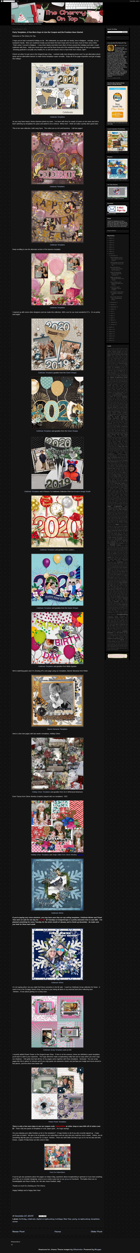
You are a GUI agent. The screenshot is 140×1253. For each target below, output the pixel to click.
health (126, 550)
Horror (112, 400)
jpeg (121, 563)
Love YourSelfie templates (119, 415)
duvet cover (121, 514)
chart (117, 490)
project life (125, 604)
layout (117, 567)
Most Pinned (114, 425)
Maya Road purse (123, 422)
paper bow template (123, 585)
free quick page (115, 540)
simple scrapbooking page (112, 621)
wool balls (122, 648)
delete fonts (125, 502)
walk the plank (110, 645)
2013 (110, 338)
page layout (110, 584)
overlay (113, 582)
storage (117, 625)
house (117, 554)
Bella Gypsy (125, 362)
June (112, 313)
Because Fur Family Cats (116, 362)
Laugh (112, 408)
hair (108, 550)
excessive (116, 518)
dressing (113, 514)
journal (112, 563)
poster (108, 599)
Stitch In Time (120, 450)
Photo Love (117, 435)
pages (121, 584)
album (112, 473)
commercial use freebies (117, 495)
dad (108, 500)
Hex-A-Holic (122, 399)
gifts (111, 549)
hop (112, 554)
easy (108, 516)
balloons (109, 479)
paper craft (110, 586)
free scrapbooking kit (112, 541)
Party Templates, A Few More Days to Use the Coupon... (116, 259)
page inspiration (123, 582)
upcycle (109, 644)
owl (116, 582)
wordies (109, 649)
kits (117, 566)
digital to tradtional (111, 510)
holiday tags (109, 553)
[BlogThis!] (41, 1216)
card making (124, 486)
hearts (118, 552)
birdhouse (121, 480)
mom (111, 575)
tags (108, 628)
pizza (117, 594)
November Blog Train (114, 427)
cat (119, 487)
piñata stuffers (125, 594)
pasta (117, 590)
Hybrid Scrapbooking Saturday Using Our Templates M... (116, 274)
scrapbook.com (114, 614)
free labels (123, 533)
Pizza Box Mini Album (112, 438)
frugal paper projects (114, 546)
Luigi (127, 415)
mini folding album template (116, 573)
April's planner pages (112, 359)
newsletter (116, 578)
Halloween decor (111, 397)
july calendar (125, 563)
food (126, 522)
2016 (110, 331)
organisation (125, 581)
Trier (123, 462)
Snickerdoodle (119, 448)
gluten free (117, 549)
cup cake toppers (119, 499)
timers (111, 635)
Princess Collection (111, 441)
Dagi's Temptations (112, 373)
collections (125, 494)
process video (115, 604)
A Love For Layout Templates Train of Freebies (115, 288)
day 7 (113, 500)
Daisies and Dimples (121, 373)
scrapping (121, 617)
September (114, 306)
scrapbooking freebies (112, 617)
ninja (127, 578)
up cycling (125, 642)
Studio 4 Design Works (116, 452)
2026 (110, 238)
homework (109, 554)
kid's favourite (120, 564)
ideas (113, 560)
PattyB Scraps (113, 433)
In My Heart (122, 400)
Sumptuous (119, 453)
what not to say (118, 646)
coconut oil (116, 494)
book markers (110, 483)
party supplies (113, 590)
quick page (125, 605)
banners (113, 479)
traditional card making (112, 637)
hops (115, 554)
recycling (109, 608)
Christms (126, 368)
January (113, 324)
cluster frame (121, 492)
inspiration (120, 562)
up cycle (126, 641)
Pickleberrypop (119, 437)
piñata (120, 594)
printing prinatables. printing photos (120, 603)
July (112, 311)
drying (116, 514)
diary (124, 503)
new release (125, 577)
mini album (122, 571)
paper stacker (110, 589)
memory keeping (124, 570)
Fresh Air (118, 390)
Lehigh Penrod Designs (120, 408)
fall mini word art (124, 518)
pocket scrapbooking (123, 597)
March (112, 320)
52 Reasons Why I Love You (120, 350)
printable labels (119, 600)
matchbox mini (110, 570)
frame (108, 524)
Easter (123, 381)
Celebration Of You (119, 366)
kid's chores (114, 564)
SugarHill (126, 452)
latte (111, 567)
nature (119, 577)
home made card (124, 553)
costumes (113, 496)
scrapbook (121, 612)
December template (119, 374)
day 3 (110, 500)
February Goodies (119, 386)
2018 (110, 327)
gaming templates (116, 548)
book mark (120, 481)
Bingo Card (109, 363)
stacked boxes (123, 622)
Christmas (117, 367)
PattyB (108, 433)
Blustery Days (115, 363)
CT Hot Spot (121, 364)
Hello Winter (117, 399)
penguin (120, 590)
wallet (111, 646)
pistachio (114, 594)
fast (108, 520)
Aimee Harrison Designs (113, 354)
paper (111, 585)
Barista (108, 360)
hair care (111, 550)
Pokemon (120, 438)
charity (114, 490)
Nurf (119, 427)
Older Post (96, 1231)
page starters (116, 584)
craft (111, 498)
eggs (126, 516)
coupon (117, 496)
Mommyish (109, 425)
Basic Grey (112, 360)
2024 (110, 242)
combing (109, 495)
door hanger (114, 513)
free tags (125, 541)
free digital (123, 529)
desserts (112, 503)
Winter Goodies (121, 469)
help (121, 552)
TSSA (126, 453)
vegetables (113, 644)
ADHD (108, 352)
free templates (119, 543)
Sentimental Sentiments (112, 442)
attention (112, 476)
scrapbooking (84, 1219)
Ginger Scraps (120, 392)
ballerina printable (124, 477)
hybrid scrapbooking (123, 559)
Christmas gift (121, 368)
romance (109, 609)
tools (120, 635)
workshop (113, 649)
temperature (119, 631)
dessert (108, 503)
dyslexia (126, 514)
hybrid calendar (115, 557)
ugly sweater (118, 641)
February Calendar (111, 386)
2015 (110, 333)
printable (125, 599)
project (120, 604)
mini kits (124, 573)
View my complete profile (113, 78)
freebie (112, 545)
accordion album (121, 471)
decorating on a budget (117, 502)
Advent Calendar (117, 352)
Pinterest (126, 437)
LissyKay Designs (116, 411)
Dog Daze (124, 378)
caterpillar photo (113, 488)
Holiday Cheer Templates (41, 792)
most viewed (121, 575)
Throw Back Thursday (118, 460)
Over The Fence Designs (118, 430)
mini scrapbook (117, 574)
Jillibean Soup (122, 403)
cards (117, 487)
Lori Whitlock (125, 411)
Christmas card (114, 368)
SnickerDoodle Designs (112, 448)
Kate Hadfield (125, 404)
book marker (125, 481)
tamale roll (115, 628)
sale (113, 609)
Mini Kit (115, 423)
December (113, 255)
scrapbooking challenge (112, 616)
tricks (118, 639)
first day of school (115, 522)
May (112, 315)
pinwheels (123, 593)
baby (127, 476)
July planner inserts (111, 404)
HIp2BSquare (118, 396)
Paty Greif (120, 433)
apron (108, 476)
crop (122, 498)
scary (126, 609)
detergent (116, 503)
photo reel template (119, 592)
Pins (123, 437)
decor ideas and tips (123, 500)
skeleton (120, 621)
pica (113, 593)
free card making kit (123, 527)
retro (127, 608)
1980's (121, 348)
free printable (118, 534)
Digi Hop (115, 375)
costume (109, 496)
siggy (108, 620)
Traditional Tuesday (118, 462)
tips (113, 635)
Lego (115, 408)
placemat (115, 596)
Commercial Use (121, 370)
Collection (115, 370)
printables (116, 601)
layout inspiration (124, 567)
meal (115, 570)
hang (122, 550)
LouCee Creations (122, 412)
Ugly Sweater (120, 464)
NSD (114, 426)
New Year (67, 1219)
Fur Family (123, 390)
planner (119, 596)
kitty (119, 566)
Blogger (98, 1249)
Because (109, 362)
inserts (115, 562)
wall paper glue (116, 645)
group (67, 1179)
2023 (110, 244)
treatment (109, 639)
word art (126, 648)
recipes (122, 607)
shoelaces (123, 618)
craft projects (115, 498)
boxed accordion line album (113, 484)
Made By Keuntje (113, 416)
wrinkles (116, 649)
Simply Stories (115, 446)
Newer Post (18, 1231)
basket (121, 479)
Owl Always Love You (119, 431)
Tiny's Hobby (121, 461)
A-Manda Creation (116, 351)
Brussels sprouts (114, 364)
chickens (109, 491)
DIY (118, 371)
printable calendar (111, 600)
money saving (115, 575)
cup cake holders (111, 499)
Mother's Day (120, 425)
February (113, 322)
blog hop (109, 481)
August (112, 309)
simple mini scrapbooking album (121, 620)
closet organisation (111, 492)
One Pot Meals (122, 429)
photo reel (112, 592)
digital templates (123, 509)
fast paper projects (113, 520)
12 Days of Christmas (115, 348)
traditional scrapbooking (113, 638)
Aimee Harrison (124, 352)
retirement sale (119, 608)
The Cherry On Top (121, 45)
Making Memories (116, 419)
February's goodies (111, 389)
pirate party (109, 594)
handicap (118, 550)
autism (116, 476)
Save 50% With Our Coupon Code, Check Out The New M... (116, 269)
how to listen (114, 556)
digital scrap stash (123, 504)
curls (124, 499)
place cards (109, 596)
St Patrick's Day (124, 449)
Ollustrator (78, 1249)
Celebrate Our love (111, 366)
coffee (121, 494)
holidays (59, 1219)
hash (124, 550)
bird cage (117, 480)
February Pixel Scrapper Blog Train (119, 388)
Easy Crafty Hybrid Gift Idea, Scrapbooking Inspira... (116, 298)
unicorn (122, 641)
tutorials (113, 641)
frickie (126, 545)
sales (115, 609)
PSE (124, 431)
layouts (109, 569)
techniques (114, 631)
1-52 (110, 348)
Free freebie (113, 390)
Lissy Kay (120, 410)
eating (111, 516)
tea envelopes (115, 629)
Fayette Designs (119, 385)
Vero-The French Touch (122, 466)
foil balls (121, 522)
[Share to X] (42, 1216)
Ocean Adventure (124, 427)
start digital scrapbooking (119, 624)
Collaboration (110, 370)
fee (115, 521)
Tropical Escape (114, 464)
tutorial (122, 640)
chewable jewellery (123, 490)
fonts (124, 522)
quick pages (109, 607)
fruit (120, 546)
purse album (114, 605)
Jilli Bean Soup (116, 403)
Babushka (126, 359)
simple (111, 620)
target (119, 628)
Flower (108, 390)
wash (113, 646)
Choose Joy (110, 367)
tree (115, 639)
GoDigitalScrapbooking (117, 395)
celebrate (31, 1219)
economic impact (116, 516)
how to (120, 554)
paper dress (116, 586)
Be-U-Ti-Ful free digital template (121, 360)
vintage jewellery (124, 644)
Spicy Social (125, 448)
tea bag (122, 628)
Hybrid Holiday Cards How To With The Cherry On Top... (117, 264)
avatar (123, 476)
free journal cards (115, 533)
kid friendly (109, 564)
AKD (111, 352)
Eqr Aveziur (115, 382)
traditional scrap (123, 637)
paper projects (119, 588)
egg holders (122, 516)
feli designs (120, 521)
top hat (122, 635)
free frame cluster (121, 531)
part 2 (115, 589)
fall (119, 518)
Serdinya (120, 442)
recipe (119, 607)
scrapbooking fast (123, 616)
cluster (117, 492)
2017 (110, 329)
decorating (109, 502)
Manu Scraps (124, 419)
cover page (122, 496)
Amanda (113, 356)
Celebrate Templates (57, 186)
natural (115, 577)
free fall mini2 (115, 531)
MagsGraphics (116, 418)
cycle (126, 499)
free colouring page (116, 529)
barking (117, 479)
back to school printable (112, 477)
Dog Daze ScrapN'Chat (118, 380)
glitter (113, 549)
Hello (113, 399)
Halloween (125, 396)
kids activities (112, 566)
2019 (110, 253)
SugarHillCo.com (110, 453)
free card (117, 527)
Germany (114, 392)
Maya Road (115, 422)
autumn (120, 476)
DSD (121, 371)
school (116, 611)
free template (111, 543)
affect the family (118, 472)
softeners (111, 622)
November (113, 302)
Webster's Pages (111, 468)
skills (124, 621)
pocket (116, 597)
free (117, 524)
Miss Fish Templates (123, 423)
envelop (109, 517)
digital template (116, 509)
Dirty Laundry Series (117, 378)
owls (118, 582)
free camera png (110, 527)
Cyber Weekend (114, 371)
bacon (119, 477)
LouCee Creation (111, 412)
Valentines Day (113, 466)
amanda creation (116, 475)
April (112, 317)
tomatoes (116, 635)
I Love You (116, 400)
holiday (126, 552)
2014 (110, 336)
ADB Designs (125, 351)
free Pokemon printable (116, 526)
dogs (111, 513)
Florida (122, 389)
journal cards (117, 563)
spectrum (115, 622)
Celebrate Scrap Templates (53, 1050)
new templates (110, 578)
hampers (115, 550)
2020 (110, 251)
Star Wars (109, 450)
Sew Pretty (125, 442)
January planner (116, 401)
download (120, 513)
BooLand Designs (123, 363)
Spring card (117, 449)
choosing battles (115, 491)
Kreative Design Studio (82, 491)
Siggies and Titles (124, 444)
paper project (112, 588)
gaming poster (110, 548)
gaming (126, 546)
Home (58, 1231)
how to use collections (123, 556)
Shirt (119, 444)
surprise (120, 627)
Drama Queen (118, 381)
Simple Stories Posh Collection (114, 445)
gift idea (124, 548)
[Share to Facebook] (44, 1216)
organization (109, 582)
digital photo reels (115, 504)
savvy (123, 609)
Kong (118, 407)
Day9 (110, 374)
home (119, 553)
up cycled (109, 642)
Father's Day (110, 385)
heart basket (113, 552)
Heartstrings (118, 397)
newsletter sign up (121, 578)
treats (113, 639)
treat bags (125, 638)
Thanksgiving (110, 454)
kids (108, 566)
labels (122, 566)
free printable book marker (119, 536)
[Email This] (39, 1216)
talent (111, 628)
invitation (126, 562)
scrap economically (123, 611)
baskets (126, 479)
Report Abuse (111, 230)
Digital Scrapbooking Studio (119, 377)
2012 (110, 340)
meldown (118, 570)
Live (121, 411)
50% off (112, 350)
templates (95, 1219)
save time (119, 609)
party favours (122, 589)
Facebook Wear (124, 384)
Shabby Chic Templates (112, 444)
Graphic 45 (112, 396)
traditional (126, 635)
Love (117, 414)
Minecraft (109, 423)
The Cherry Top (121, 456)
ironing (108, 563)
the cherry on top (122, 632)
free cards (109, 529)
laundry (114, 567)
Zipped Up (115, 471)
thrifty (115, 634)
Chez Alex (125, 366)
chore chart (121, 491)
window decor (113, 648)
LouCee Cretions (111, 414)
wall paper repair (122, 645)
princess (120, 599)
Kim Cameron (122, 405)
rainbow (116, 607)
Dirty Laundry (110, 378)
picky (115, 593)
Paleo (126, 431)
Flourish (126, 389)
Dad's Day (125, 371)
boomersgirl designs (119, 483)
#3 (107, 348)
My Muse (126, 425)
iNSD (108, 560)
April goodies (125, 358)
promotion (109, 605)
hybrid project (113, 559)
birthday (22, 1219)
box (127, 483)
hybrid (109, 557)
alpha (115, 473)
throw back (119, 634)
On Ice (116, 429)
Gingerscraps (118, 393)
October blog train (111, 429)
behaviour (109, 480)
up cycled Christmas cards (117, 642)
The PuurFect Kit (115, 458)
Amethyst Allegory (119, 356)
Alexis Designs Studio (116, 355)
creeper (119, 498)
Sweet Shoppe (71, 373)
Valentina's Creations (114, 465)
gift (121, 548)
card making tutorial (111, 487)
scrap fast (109, 612)
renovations (113, 608)
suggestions (121, 625)
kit (115, 566)
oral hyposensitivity (118, 581)
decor (116, 501)
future (123, 546)
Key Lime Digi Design (113, 405)
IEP (119, 400)
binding (113, 480)
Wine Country (114, 469)
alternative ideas (119, 473)
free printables (118, 538)
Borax (108, 364)
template (125, 631)
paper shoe (125, 588)
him (123, 552)
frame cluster (112, 524)
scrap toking (115, 612)
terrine (115, 632)
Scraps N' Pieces (122, 441)
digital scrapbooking (45, 1219)
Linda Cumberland (114, 410)
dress (123, 513)
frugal (108, 546)
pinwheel (118, 593)
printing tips (109, 604)
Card (126, 364)
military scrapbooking (111, 571)
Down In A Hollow (112, 381)
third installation (110, 634)
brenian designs (124, 484)
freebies (118, 545)
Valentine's (121, 465)
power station (114, 599)
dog (108, 513)
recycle (126, 607)
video (116, 644)
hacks (126, 549)
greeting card (122, 549)
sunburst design (115, 627)
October (113, 304)
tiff (123, 634)
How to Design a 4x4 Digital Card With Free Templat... (116, 283)
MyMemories (110, 426)
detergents (121, 503)
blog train (114, 481)
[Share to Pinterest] (45, 1216)
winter (15, 1222)
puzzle (118, 605)
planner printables (110, 597)
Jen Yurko (122, 401)
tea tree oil (120, 629)
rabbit (113, 607)
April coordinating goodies (115, 358)
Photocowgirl (125, 436)
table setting (125, 627)
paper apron (115, 585)
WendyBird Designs (120, 468)
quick (121, 605)
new (121, 577)
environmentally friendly (116, 517)
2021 (110, 249)
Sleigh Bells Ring (123, 446)
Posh (124, 438)
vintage (119, 644)
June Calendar (119, 404)
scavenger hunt (110, 611)
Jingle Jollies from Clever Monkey (65, 855)
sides (126, 618)
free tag (120, 541)
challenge (125, 488)
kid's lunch (125, 564)
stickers (113, 625)
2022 (110, 247)
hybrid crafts (121, 557)
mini (118, 571)
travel (121, 638)
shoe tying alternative (115, 618)
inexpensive (118, 560)
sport (119, 622)
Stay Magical (114, 450)
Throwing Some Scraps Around (117, 461)
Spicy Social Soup (111, 449)
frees (123, 545)
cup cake (126, 498)
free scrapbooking (123, 540)
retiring (124, 608)
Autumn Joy (120, 359)
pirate (126, 593)
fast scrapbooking (120, 520)
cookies (126, 495)
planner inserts (124, 596)
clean (126, 491)
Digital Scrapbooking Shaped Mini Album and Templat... (117, 279)
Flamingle (118, 389)
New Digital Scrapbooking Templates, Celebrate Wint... (116, 293)
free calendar (124, 526)
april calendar (125, 475)
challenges (109, 490)
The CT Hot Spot (118, 454)
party (74, 1219)
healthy (108, 552)
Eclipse (111, 382)
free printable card (121, 537)
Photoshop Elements (111, 437)
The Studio (121, 458)
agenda (124, 472)
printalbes (122, 601)
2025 (110, 240)
